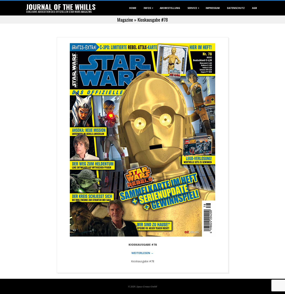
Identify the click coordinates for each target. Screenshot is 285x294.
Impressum (213, 8)
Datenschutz (236, 8)
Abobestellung (170, 8)
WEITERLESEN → (142, 253)
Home (132, 8)
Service (192, 8)
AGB (254, 8)
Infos (147, 8)
